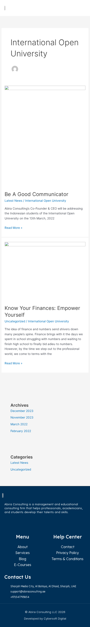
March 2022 (19, 424)
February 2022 (20, 431)
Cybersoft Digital (55, 618)
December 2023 (21, 411)
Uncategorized (15, 321)
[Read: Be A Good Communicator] (45, 136)
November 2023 (21, 417)
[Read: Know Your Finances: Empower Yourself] (45, 271)
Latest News (13, 200)
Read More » (13, 227)
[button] (81, 8)
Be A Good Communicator (36, 194)
